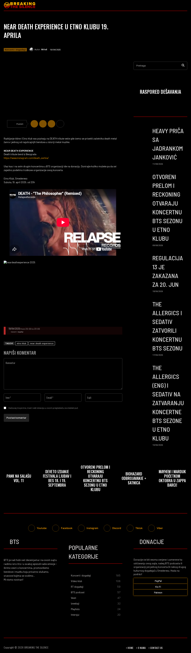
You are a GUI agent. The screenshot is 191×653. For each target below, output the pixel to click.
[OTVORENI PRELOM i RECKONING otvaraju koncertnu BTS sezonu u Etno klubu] (142, 180)
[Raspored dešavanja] (160, 92)
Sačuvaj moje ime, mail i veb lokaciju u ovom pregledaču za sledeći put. (43, 408)
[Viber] (51, 124)
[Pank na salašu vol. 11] (19, 479)
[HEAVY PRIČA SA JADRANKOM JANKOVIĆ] (142, 134)
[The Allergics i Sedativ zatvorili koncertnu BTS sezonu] (142, 307)
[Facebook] (34, 124)
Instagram (92, 528)
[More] (60, 124)
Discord (116, 528)
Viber (160, 528)
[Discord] (107, 528)
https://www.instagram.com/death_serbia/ (26, 157)
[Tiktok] (130, 528)
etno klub (21, 343)
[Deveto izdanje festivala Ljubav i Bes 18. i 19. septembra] (57, 479)
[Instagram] (177, 5)
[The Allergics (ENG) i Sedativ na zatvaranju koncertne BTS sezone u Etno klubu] (142, 371)
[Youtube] (184, 5)
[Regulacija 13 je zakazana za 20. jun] (142, 261)
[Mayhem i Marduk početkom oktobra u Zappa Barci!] (172, 479)
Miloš (44, 49)
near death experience (42, 343)
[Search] (183, 66)
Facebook (66, 528)
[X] (43, 124)
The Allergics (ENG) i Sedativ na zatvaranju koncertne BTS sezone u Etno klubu (168, 403)
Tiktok (139, 528)
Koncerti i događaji (15, 49)
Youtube (42, 528)
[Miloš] (32, 49)
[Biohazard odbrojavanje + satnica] (134, 479)
